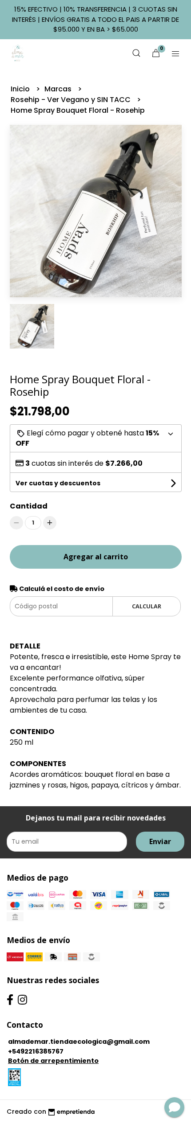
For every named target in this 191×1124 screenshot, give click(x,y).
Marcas (58, 89)
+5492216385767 (36, 1051)
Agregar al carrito (96, 557)
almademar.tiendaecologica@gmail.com (79, 1041)
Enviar (160, 841)
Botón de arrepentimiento (53, 1060)
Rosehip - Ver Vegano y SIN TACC (71, 99)
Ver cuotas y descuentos (58, 483)
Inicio (21, 89)
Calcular (146, 606)
